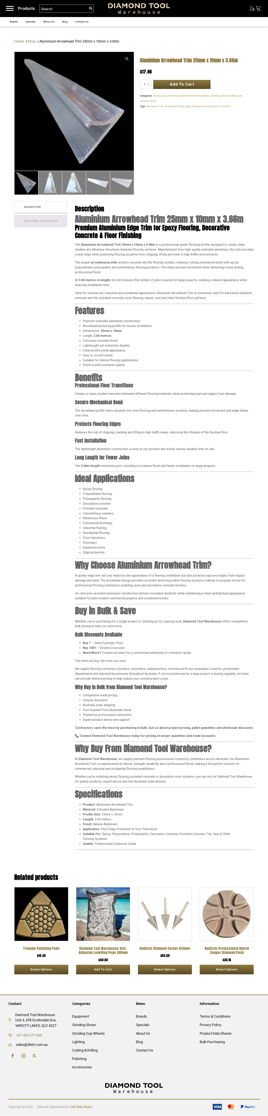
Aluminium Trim (155, 106)
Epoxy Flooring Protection (198, 106)
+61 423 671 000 (29, 1035)
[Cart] (258, 8)
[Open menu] (10, 8)
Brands (14, 21)
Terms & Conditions (215, 1016)
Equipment (80, 1016)
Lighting (78, 1042)
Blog (64, 21)
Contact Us (81, 21)
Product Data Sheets (216, 1033)
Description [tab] (32, 207)
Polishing (216, 95)
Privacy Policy (210, 1025)
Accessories (160, 95)
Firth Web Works (80, 1107)
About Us (48, 21)
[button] (126, 58)
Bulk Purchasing (212, 1042)
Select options (41, 969)
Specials (31, 21)
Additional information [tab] (40, 221)
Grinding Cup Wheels (88, 1033)
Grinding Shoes (84, 1025)
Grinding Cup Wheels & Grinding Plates (189, 95)
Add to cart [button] (103, 969)
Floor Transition (221, 106)
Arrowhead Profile (174, 106)
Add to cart (182, 84)
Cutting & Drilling (85, 1050)
